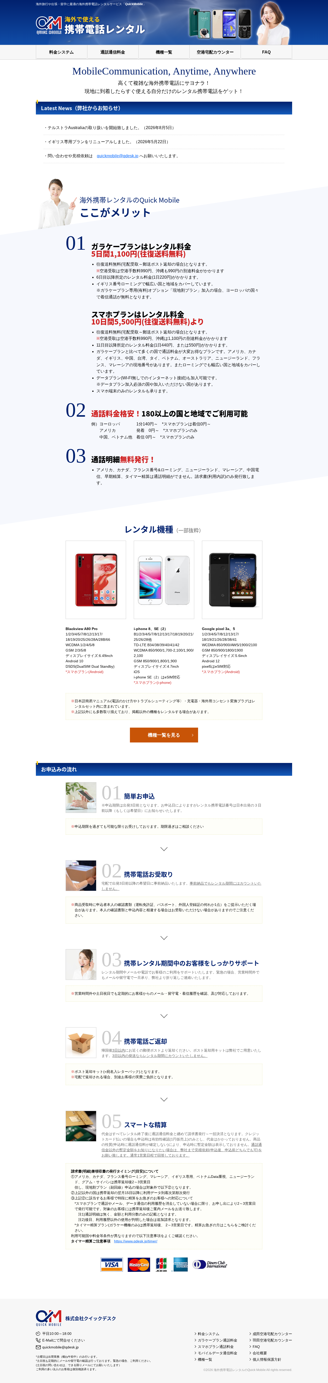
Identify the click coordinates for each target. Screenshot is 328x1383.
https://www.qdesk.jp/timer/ (135, 1241)
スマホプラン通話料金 (216, 1347)
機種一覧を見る (164, 735)
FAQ (266, 52)
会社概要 (260, 1353)
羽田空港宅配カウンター (272, 1340)
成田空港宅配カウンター (272, 1334)
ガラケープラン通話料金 (217, 1340)
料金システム (61, 52)
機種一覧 (164, 52)
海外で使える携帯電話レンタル (92, 25)
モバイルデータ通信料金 (217, 1353)
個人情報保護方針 (267, 1359)
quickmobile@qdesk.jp (117, 156)
